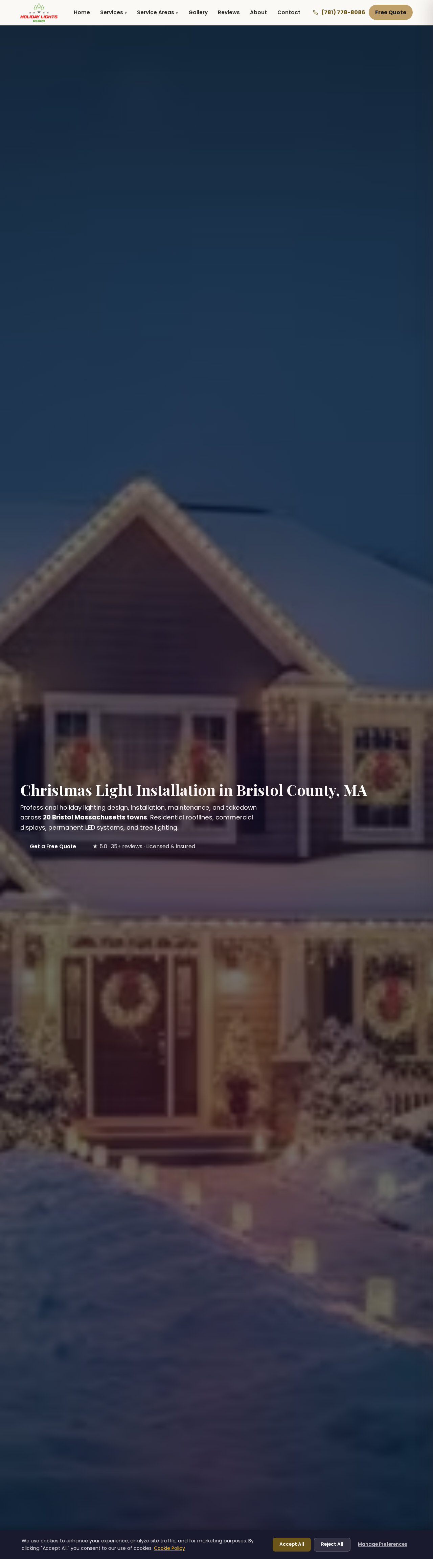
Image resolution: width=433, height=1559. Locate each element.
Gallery (198, 12)
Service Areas (155, 12)
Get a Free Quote (53, 846)
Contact (288, 12)
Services (111, 12)
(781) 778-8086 (343, 12)
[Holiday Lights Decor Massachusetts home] (39, 12)
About (258, 12)
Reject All (332, 1544)
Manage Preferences (382, 1544)
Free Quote (390, 12)
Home (82, 12)
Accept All (291, 1544)
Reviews (229, 12)
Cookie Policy (169, 1548)
